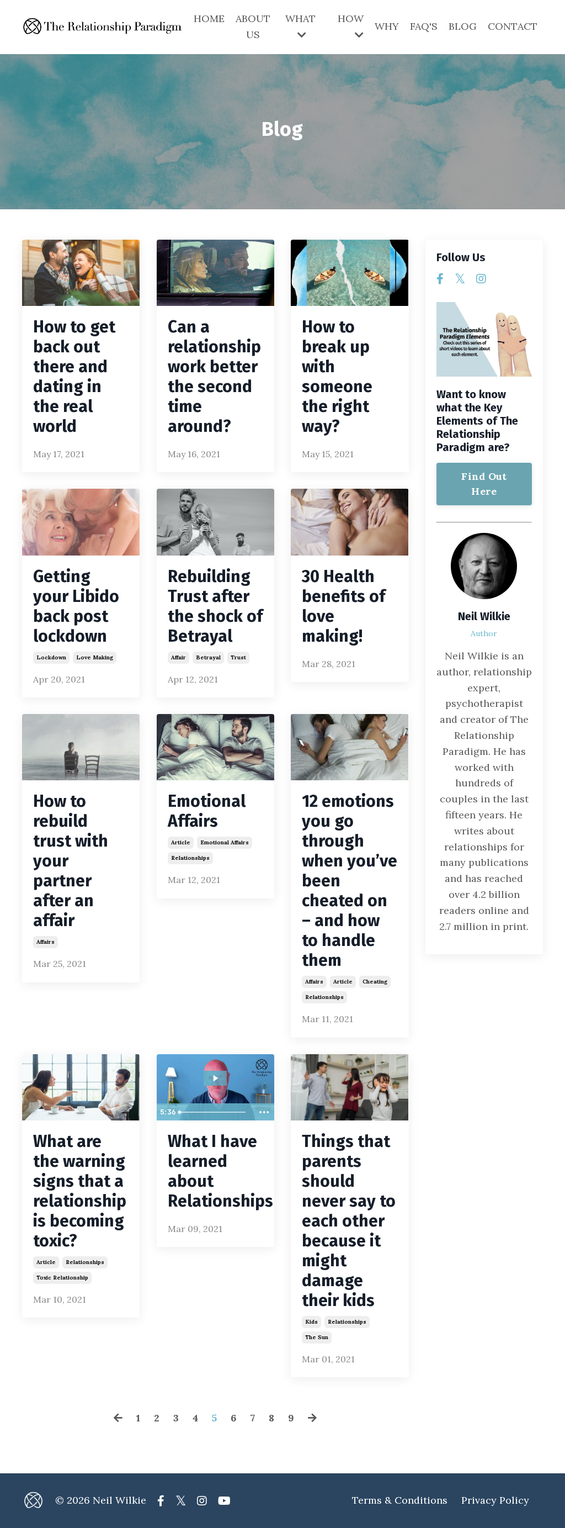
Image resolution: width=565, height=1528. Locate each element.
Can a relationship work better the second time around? (214, 376)
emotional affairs (224, 842)
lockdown (51, 657)
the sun (316, 1337)
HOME (209, 18)
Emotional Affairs (207, 811)
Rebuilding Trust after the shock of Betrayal (215, 606)
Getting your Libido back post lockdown (76, 606)
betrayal (208, 657)
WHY (387, 26)
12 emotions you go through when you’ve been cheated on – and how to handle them (349, 880)
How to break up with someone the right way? (337, 376)
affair (178, 657)
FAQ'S (424, 26)
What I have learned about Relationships (215, 1171)
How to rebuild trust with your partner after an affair (70, 860)
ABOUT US (253, 26)
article (180, 842)
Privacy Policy (495, 1500)
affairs (45, 941)
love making (94, 657)
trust (238, 657)
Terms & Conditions (399, 1500)
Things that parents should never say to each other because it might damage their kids (349, 1221)
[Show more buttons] (264, 1112)
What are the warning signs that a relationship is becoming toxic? (79, 1191)
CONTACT (512, 26)
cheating (375, 981)
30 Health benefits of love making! (343, 606)
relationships (190, 857)
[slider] (213, 1112)
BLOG (463, 26)
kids (311, 1321)
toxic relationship (62, 1277)
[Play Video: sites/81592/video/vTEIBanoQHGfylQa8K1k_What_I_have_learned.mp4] (215, 1078)
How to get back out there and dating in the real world (74, 376)
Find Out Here (484, 484)
